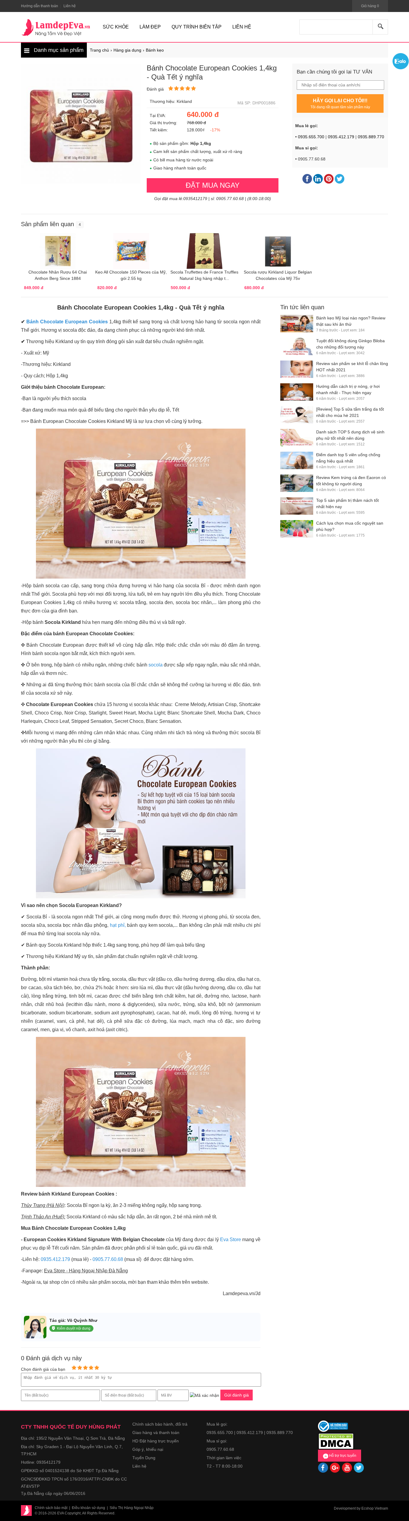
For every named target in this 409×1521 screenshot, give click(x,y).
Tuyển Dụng (143, 1457)
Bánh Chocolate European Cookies (67, 321)
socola (156, 664)
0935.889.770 (371, 136)
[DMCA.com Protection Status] (336, 1440)
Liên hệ (139, 1466)
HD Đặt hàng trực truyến (155, 1441)
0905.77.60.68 (108, 1259)
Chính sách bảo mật (51, 1508)
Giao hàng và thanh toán (155, 1432)
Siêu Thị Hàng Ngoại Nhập (132, 1508)
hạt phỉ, (118, 925)
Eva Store (231, 1239)
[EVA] (56, 28)
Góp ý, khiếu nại (147, 1449)
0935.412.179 (341, 136)
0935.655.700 (311, 136)
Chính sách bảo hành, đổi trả (159, 1424)
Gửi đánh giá (236, 1395)
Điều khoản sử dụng (88, 1508)
